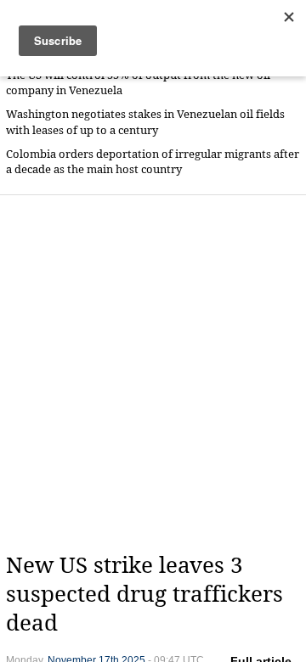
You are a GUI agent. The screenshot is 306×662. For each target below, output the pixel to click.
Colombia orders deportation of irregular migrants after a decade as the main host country (152, 162)
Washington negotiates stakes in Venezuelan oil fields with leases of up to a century (145, 122)
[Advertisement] (153, 373)
